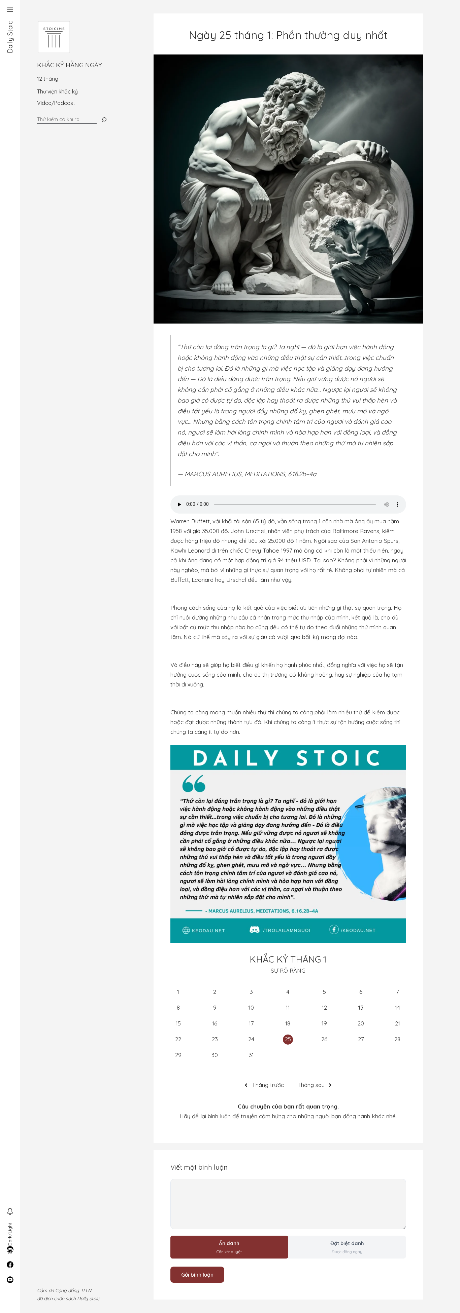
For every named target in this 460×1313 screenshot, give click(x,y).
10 (251, 1007)
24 (251, 1039)
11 (288, 1007)
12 (324, 1007)
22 (178, 1039)
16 (214, 1023)
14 (397, 1007)
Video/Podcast (56, 103)
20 (361, 1023)
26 (324, 1039)
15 (178, 1023)
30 (214, 1054)
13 (360, 1007)
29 (178, 1054)
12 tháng (47, 78)
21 (397, 1023)
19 (324, 1023)
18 (287, 1023)
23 (215, 1039)
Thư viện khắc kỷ (57, 91)
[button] (10, 10)
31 (251, 1054)
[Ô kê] (104, 120)
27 (361, 1039)
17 (251, 1023)
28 (397, 1039)
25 (288, 1039)
